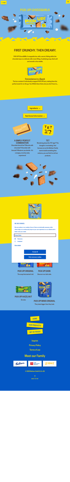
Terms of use (35, 349)
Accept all (35, 252)
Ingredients (34, 108)
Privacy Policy (18, 235)
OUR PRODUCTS (35, 325)
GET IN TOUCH (34, 331)
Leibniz (49, 364)
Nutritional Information (34, 115)
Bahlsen (20, 364)
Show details (18, 245)
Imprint (35, 340)
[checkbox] (15, 241)
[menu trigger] (67, 2)
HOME (34, 318)
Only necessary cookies (35, 257)
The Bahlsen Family (35, 364)
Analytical (20, 241)
